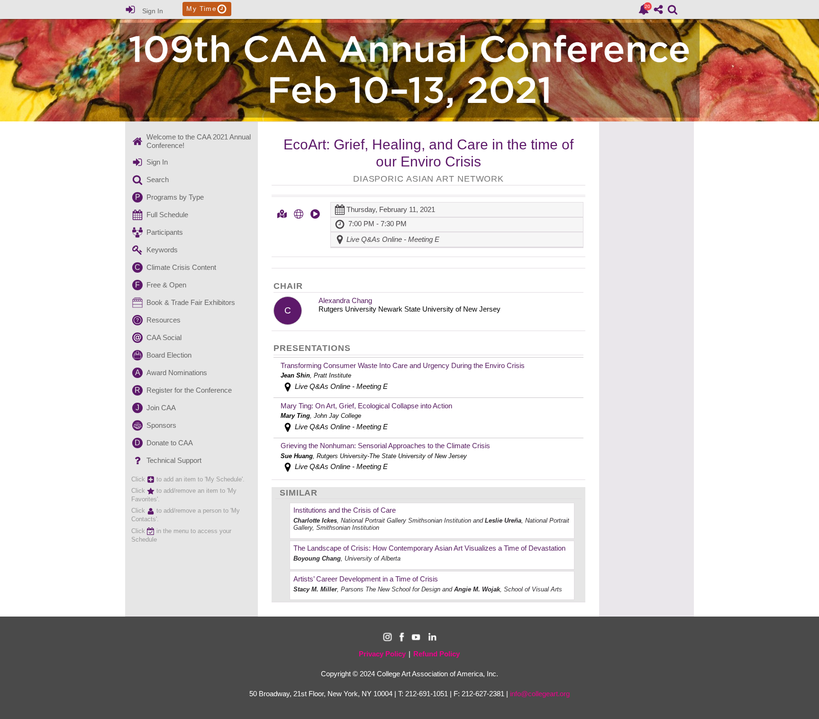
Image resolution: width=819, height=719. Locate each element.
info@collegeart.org (540, 694)
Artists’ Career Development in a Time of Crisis (365, 579)
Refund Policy (436, 654)
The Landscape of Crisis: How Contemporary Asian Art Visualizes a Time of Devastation (429, 548)
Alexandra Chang (345, 300)
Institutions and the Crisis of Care (344, 510)
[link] (643, 9)
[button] (282, 214)
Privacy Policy (382, 654)
